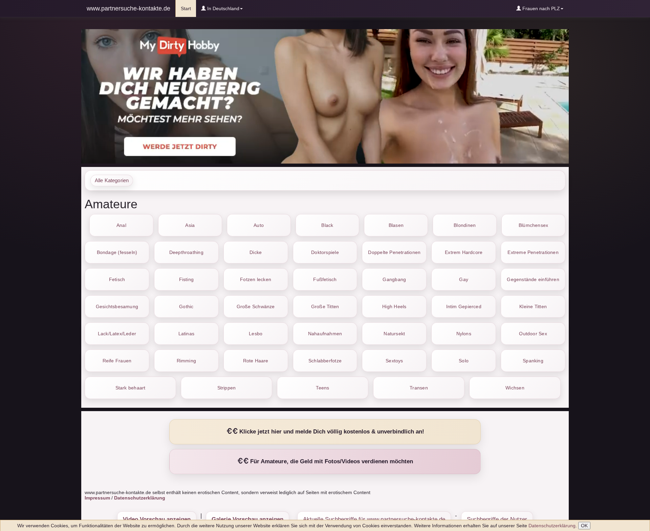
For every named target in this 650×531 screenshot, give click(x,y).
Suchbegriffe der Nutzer (497, 519)
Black (327, 225)
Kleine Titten (533, 306)
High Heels (394, 306)
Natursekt (394, 333)
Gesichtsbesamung (117, 306)
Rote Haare (255, 360)
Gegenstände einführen (533, 279)
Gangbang (394, 279)
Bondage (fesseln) (117, 252)
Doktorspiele (325, 252)
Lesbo (255, 333)
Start (188, 8)
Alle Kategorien (112, 180)
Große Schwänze (256, 306)
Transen (419, 387)
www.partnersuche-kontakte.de (128, 8)
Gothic (186, 306)
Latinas (186, 333)
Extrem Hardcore (463, 252)
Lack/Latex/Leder (117, 333)
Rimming (186, 360)
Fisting (186, 279)
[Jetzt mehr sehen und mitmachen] (325, 96)
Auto (259, 225)
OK (584, 525)
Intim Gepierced (463, 306)
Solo (464, 360)
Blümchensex (533, 225)
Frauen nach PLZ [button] (540, 8)
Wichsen (514, 387)
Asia (190, 225)
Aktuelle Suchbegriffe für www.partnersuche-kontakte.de (374, 519)
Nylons (463, 333)
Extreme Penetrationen (533, 252)
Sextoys (394, 360)
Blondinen (465, 225)
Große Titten (325, 306)
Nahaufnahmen (325, 333)
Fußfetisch (325, 279)
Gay (463, 279)
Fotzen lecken (255, 279)
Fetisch (117, 279)
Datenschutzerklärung (552, 525)
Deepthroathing (186, 252)
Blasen (396, 225)
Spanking (533, 360)
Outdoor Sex (533, 333)
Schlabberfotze (325, 360)
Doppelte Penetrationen (394, 252)
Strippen (226, 387)
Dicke (256, 252)
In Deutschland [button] (222, 8)
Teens (322, 387)
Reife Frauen (117, 360)
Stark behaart (130, 387)
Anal (121, 225)
